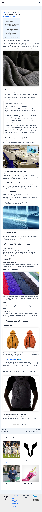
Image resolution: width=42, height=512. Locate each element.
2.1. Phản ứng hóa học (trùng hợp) (13, 24)
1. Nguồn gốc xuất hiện (9, 21)
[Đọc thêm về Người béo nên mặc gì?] (11, 473)
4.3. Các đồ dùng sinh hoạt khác (12, 37)
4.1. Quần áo (9, 34)
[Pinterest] (28, 495)
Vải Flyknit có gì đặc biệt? (28, 484)
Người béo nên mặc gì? (9, 484)
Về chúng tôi (25, 460)
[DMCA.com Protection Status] (36, 499)
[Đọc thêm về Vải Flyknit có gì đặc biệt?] (30, 473)
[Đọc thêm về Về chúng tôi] (30, 449)
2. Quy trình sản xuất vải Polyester (12, 22)
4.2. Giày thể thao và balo (11, 36)
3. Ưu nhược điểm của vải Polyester (12, 29)
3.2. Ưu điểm (9, 32)
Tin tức (4, 462)
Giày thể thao (11, 359)
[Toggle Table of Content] (18, 20)
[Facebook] (24, 495)
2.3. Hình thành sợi (10, 26)
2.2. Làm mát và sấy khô (11, 25)
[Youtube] (26, 497)
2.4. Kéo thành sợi (10, 28)
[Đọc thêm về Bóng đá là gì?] (11, 449)
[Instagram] (26, 495)
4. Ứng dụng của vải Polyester (11, 33)
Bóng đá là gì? (7, 460)
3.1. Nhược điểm (9, 30)
